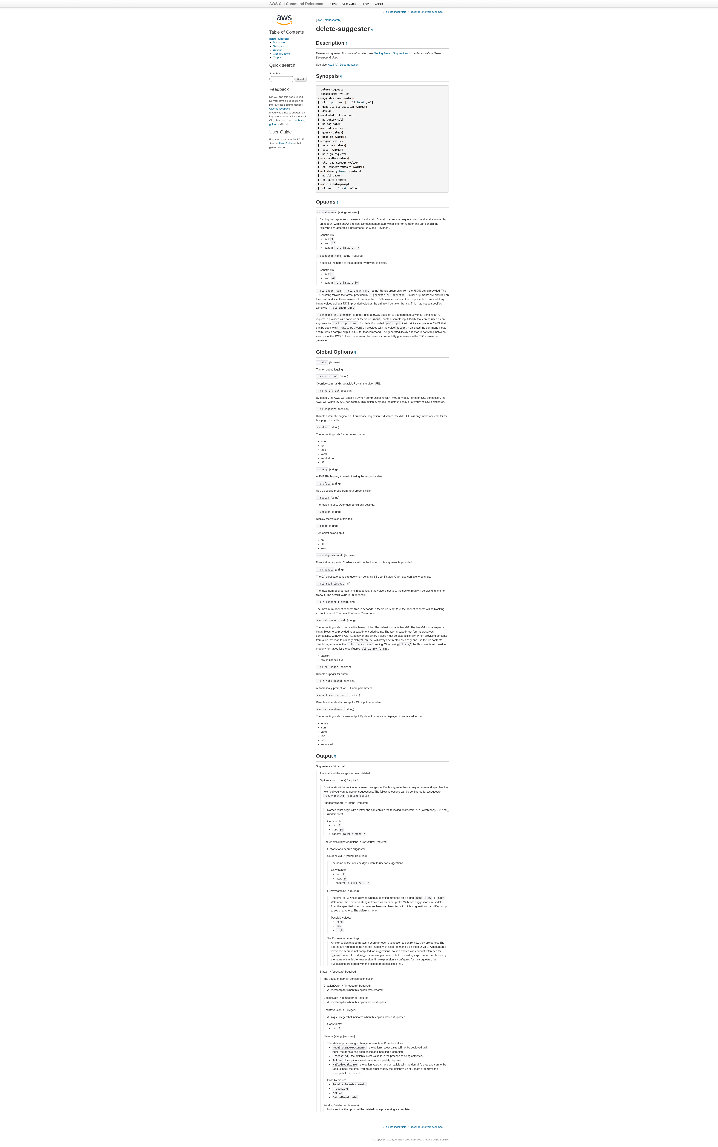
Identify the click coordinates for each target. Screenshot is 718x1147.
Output (277, 57)
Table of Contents (286, 32)
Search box (276, 73)
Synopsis (278, 46)
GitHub (379, 3)
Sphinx (444, 1139)
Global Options (282, 53)
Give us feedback (279, 108)
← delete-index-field (394, 11)
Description (279, 42)
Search (301, 79)
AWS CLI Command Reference (296, 4)
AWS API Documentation (343, 64)
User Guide (349, 3)
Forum (365, 3)
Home (333, 3)
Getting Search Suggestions (391, 53)
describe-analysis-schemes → (428, 11)
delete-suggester (279, 38)
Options (277, 49)
